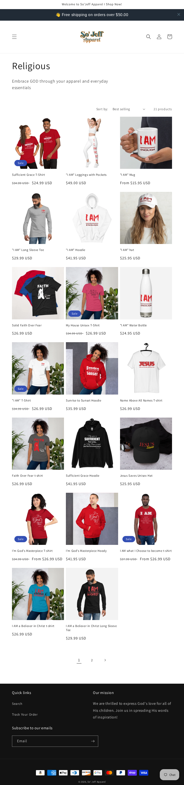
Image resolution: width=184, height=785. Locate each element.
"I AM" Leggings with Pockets (86, 175)
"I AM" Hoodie (75, 250)
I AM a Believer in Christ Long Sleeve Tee (91, 628)
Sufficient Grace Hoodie (82, 476)
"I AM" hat (127, 250)
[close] (178, 14)
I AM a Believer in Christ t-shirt (33, 626)
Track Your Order (25, 714)
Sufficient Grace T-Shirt (28, 175)
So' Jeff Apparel (96, 781)
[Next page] (105, 660)
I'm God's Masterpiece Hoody (86, 551)
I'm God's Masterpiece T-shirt (32, 551)
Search (17, 703)
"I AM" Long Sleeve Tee (28, 250)
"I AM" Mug (127, 175)
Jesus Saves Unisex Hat (136, 476)
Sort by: (102, 109)
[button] (14, 36)
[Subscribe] (92, 741)
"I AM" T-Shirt (21, 400)
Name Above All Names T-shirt (141, 400)
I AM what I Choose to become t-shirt (146, 551)
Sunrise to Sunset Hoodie (83, 400)
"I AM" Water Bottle (133, 325)
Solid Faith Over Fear (27, 325)
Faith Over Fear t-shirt (27, 476)
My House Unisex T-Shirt (83, 325)
